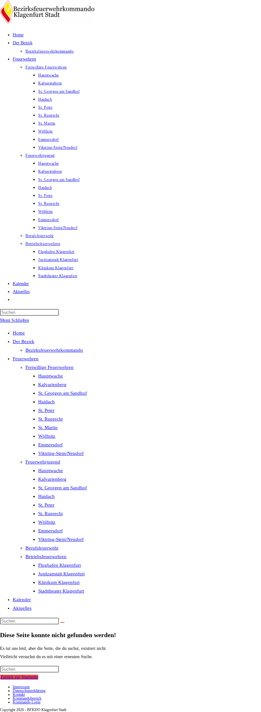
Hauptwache (50, 375)
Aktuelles (22, 608)
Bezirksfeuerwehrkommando (54, 350)
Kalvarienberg (52, 384)
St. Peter (46, 410)
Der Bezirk (23, 341)
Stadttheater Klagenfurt (61, 590)
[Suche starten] (62, 622)
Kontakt (19, 694)
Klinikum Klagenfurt (59, 582)
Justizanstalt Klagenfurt (61, 573)
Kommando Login (26, 702)
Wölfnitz (46, 436)
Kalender (22, 599)
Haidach (46, 401)
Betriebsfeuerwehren (46, 556)
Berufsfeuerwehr (42, 547)
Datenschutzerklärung (29, 690)
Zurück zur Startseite (19, 677)
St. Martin (48, 427)
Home (19, 332)
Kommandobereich (27, 698)
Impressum (21, 687)
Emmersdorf (50, 444)
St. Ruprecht (50, 418)
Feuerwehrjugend (42, 461)
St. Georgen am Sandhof (62, 393)
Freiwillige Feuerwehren (49, 367)
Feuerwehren (26, 358)
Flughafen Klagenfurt (59, 565)
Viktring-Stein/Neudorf (61, 453)
